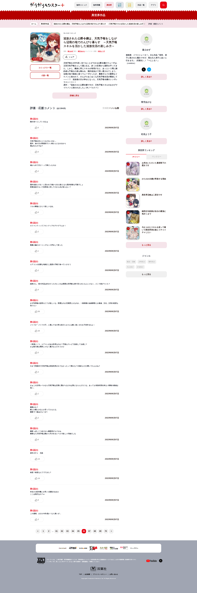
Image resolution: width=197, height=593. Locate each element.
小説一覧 (45, 75)
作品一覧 (141, 5)
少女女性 (129, 5)
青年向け (152, 262)
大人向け (130, 267)
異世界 (109, 5)
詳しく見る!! (146, 77)
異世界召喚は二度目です (152, 195)
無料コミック (81, 5)
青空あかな (81, 51)
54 (39, 311)
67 (89, 531)
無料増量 (96, 5)
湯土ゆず (70, 51)
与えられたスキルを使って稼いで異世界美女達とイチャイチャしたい (154, 229)
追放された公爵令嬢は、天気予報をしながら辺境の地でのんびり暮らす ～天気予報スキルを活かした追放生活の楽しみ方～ (90, 42)
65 (78, 531)
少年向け (142, 262)
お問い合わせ (114, 574)
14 (39, 478)
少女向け (140, 267)
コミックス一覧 (45, 68)
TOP (80, 574)
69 (100, 531)
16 (39, 331)
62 (62, 531)
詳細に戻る (74, 95)
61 (57, 531)
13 (39, 459)
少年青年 (120, 5)
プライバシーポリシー (100, 574)
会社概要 (87, 574)
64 (73, 531)
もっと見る (146, 245)
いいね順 (115, 108)
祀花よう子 (101, 51)
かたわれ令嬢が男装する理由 (154, 179)
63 (67, 531)
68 (95, 531)
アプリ (153, 5)
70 (106, 531)
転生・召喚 (131, 262)
